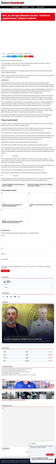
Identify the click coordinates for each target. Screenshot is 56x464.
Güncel (7, 11)
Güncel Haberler (15, 7)
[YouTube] (15, 296)
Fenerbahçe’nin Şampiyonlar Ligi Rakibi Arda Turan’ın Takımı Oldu (16, 371)
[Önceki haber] (49, 306)
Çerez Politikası (40, 7)
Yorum (3, 235)
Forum (32, 7)
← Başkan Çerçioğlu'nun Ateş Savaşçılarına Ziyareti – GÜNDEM (13, 185)
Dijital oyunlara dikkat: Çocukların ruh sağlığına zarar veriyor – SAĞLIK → (40, 185)
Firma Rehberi (25, 7)
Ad (2, 248)
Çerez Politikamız (24, 462)
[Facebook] (3, 296)
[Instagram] (11, 296)
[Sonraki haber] (52, 306)
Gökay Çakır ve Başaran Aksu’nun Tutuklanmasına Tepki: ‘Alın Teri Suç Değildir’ (19, 374)
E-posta (3, 254)
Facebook (14, 56)
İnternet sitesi (4, 259)
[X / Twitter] (7, 296)
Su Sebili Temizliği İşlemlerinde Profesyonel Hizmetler (14, 370)
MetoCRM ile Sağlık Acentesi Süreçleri (11, 373)
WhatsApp (20, 56)
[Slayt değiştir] (25, 451)
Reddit (26, 56)
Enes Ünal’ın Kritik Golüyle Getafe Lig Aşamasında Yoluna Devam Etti (17, 368)
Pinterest (31, 56)
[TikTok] (18, 296)
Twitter (9, 56)
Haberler (3, 11)
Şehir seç (5, 284)
